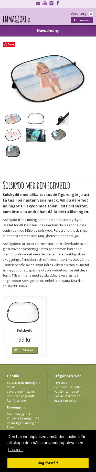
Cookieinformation (67, 396)
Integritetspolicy (65, 400)
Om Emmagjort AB (19, 414)
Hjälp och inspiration (68, 387)
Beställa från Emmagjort (23, 382)
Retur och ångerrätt (20, 396)
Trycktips (60, 382)
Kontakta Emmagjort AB (23, 418)
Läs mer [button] (15, 450)
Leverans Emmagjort (21, 391)
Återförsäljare (16, 400)
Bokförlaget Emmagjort (23, 423)
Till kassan (81, 20)
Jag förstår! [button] (48, 463)
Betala (11, 387)
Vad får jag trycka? (66, 391)
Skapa (28, 350)
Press (10, 427)
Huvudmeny (48, 30)
